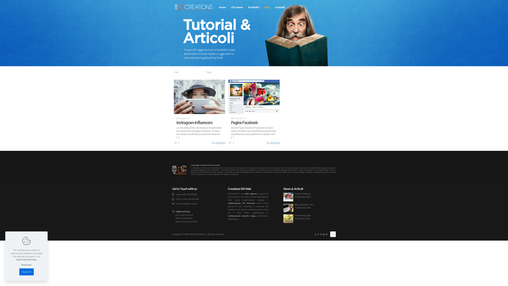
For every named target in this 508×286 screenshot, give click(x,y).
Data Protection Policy (26, 259)
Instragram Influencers (194, 122)
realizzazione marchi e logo (241, 216)
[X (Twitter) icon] (321, 234)
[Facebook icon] (318, 234)
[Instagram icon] (327, 234)
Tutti (176, 72)
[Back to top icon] (333, 234)
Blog (209, 72)
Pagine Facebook (244, 122)
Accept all (26, 272)
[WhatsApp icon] (315, 234)
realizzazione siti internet (241, 203)
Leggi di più (220, 143)
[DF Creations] (193, 7)
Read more (26, 264)
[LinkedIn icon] (324, 234)
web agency (251, 194)
